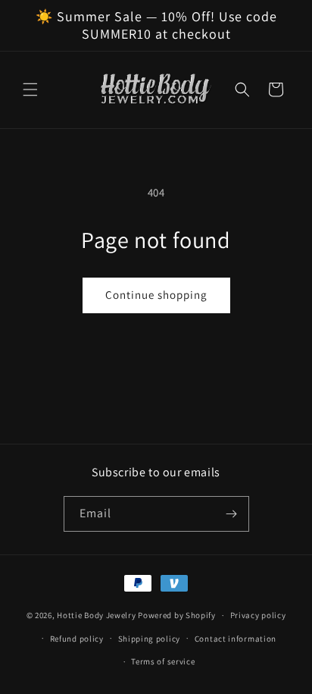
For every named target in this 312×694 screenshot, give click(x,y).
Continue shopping (156, 294)
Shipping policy (149, 638)
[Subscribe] (231, 514)
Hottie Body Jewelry (96, 615)
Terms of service (163, 661)
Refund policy (77, 638)
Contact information (235, 638)
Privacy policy (258, 615)
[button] (30, 89)
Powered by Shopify (177, 615)
